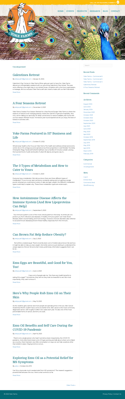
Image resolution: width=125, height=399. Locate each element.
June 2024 (87, 107)
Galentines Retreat (26, 75)
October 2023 (88, 115)
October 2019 (88, 137)
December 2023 (89, 112)
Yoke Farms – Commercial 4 (93, 82)
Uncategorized (88, 167)
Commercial (87, 164)
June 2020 (87, 129)
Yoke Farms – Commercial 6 (92, 76)
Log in (85, 177)
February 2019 (88, 154)
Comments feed (89, 182)
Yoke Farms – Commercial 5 (92, 79)
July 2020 (86, 126)
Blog (105, 11)
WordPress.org (88, 185)
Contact (115, 11)
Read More (16, 92)
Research (95, 11)
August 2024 (87, 104)
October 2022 (88, 118)
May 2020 (86, 132)
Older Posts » (71, 385)
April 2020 (86, 134)
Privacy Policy (107, 394)
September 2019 (89, 140)
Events (70, 11)
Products (82, 11)
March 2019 (87, 151)
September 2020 (89, 123)
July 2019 (86, 143)
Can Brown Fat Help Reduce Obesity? (39, 234)
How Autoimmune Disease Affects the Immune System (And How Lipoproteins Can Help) (41, 202)
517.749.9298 (102, 3)
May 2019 (86, 145)
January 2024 (88, 109)
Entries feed (87, 180)
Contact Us (117, 394)
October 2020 (88, 120)
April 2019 (86, 148)
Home (61, 11)
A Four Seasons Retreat (29, 103)
